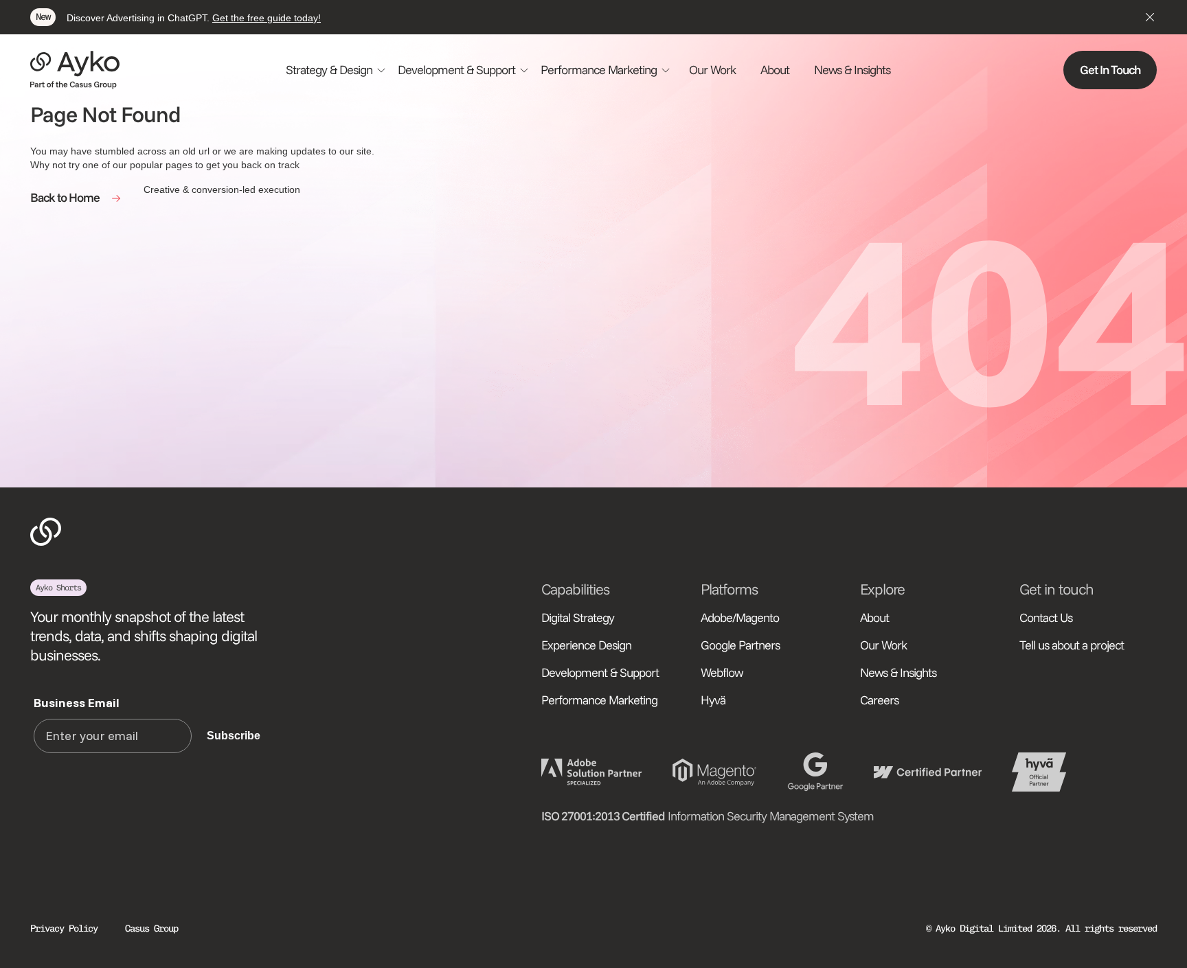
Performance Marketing (599, 700)
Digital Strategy (577, 617)
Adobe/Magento (740, 617)
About (774, 70)
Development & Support (600, 672)
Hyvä (713, 700)
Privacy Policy (64, 928)
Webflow (722, 672)
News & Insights (852, 70)
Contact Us (1045, 617)
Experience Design (586, 645)
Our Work (712, 70)
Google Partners (740, 645)
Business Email (77, 703)
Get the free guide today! (266, 17)
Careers (879, 700)
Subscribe (233, 735)
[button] (336, 70)
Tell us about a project (1071, 645)
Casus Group (151, 928)
